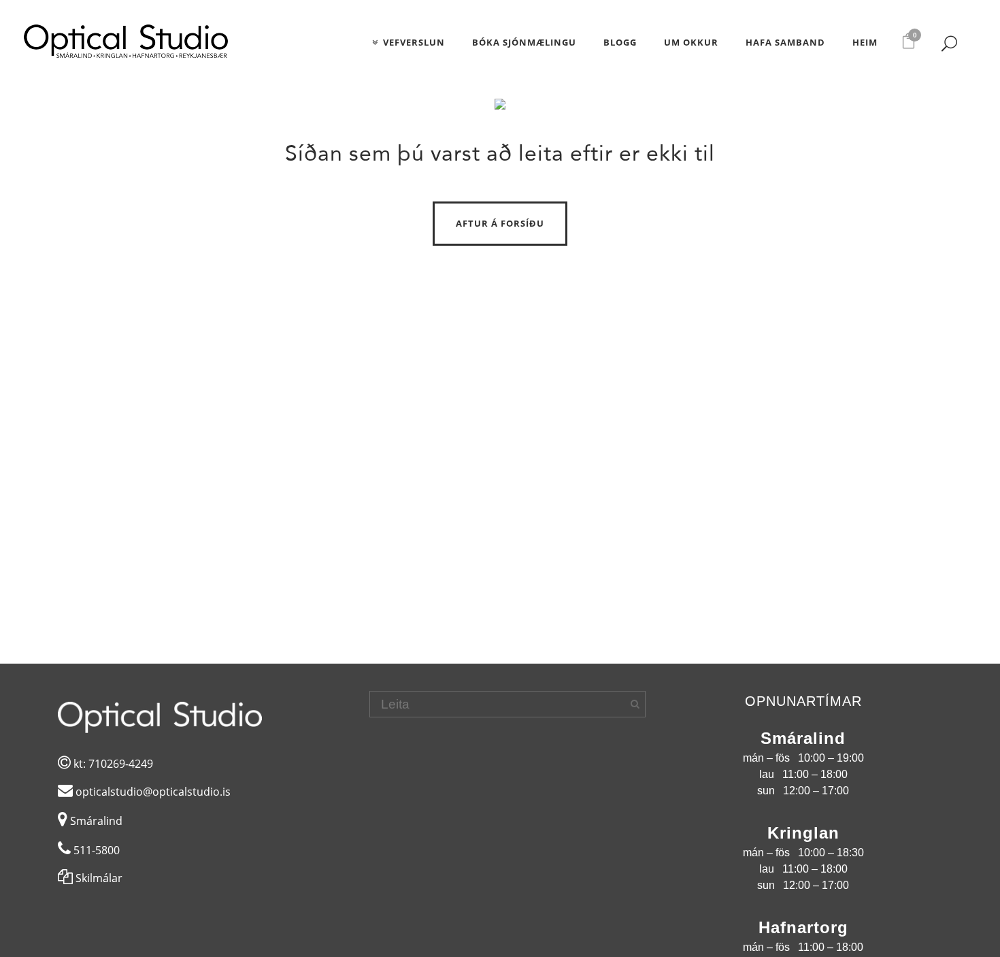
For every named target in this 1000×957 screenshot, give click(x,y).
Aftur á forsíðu (500, 223)
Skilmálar (97, 878)
